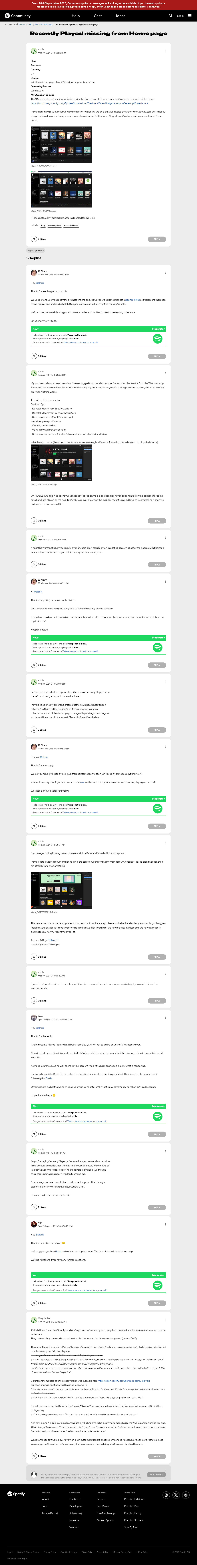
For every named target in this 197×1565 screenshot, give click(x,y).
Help (76, 15)
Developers (75, 1506)
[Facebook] (186, 1495)
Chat (98, 15)
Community (21, 15)
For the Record (50, 1513)
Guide (49, 1078)
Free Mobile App (106, 1513)
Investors (74, 1520)
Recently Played (71, 225)
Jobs (44, 1506)
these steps (118, 6)
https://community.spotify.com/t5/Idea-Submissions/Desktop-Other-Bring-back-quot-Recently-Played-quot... (90, 103)
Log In (180, 15)
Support (101, 1499)
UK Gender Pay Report (17, 1558)
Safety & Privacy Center (28, 1552)
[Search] (170, 16)
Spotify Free (130, 1527)
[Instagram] (166, 1495)
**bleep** (53, 940)
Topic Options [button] (35, 250)
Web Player (103, 1506)
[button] (165, 51)
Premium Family (132, 1513)
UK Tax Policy (142, 1552)
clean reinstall (132, 299)
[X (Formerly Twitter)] (176, 1495)
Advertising (75, 1513)
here (81, 782)
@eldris (40, 283)
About (45, 1499)
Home (22, 24)
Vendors (74, 1527)
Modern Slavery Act (122, 1552)
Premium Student (133, 1520)
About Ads (87, 1552)
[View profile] (34, 50)
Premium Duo (131, 1506)
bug (43, 225)
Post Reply (156, 1474)
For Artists (74, 1499)
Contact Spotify (105, 1520)
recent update (54, 225)
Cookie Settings (69, 1552)
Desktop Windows (44, 24)
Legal (9, 1552)
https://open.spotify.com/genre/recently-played (124, 1380)
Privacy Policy (50, 1552)
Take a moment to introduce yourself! (80, 342)
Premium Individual (134, 1499)
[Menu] (189, 16)
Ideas (120, 15)
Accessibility (102, 1552)
